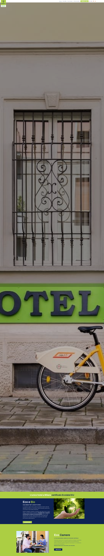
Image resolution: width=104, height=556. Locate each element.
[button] (17, 541)
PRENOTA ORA (84, 1)
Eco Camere (70, 1)
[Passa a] (91, 1)
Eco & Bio (65, 1)
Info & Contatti (76, 1)
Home (60, 1)
